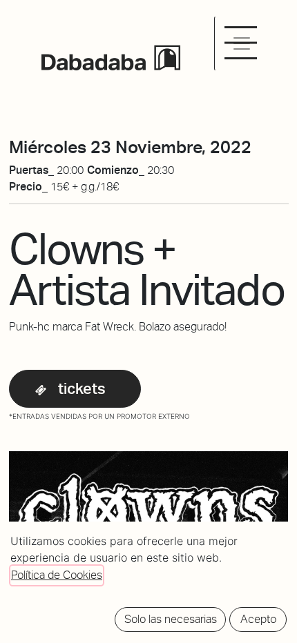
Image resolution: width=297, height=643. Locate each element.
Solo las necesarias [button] (170, 619)
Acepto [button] (258, 619)
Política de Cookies (56, 575)
